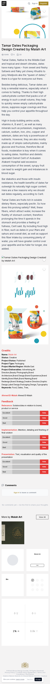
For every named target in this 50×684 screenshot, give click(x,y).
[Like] (44, 11)
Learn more (20, 679)
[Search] (29, 3)
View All (42, 517)
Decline (30, 679)
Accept (38, 679)
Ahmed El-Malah (9, 395)
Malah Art (12, 354)
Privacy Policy (10, 672)
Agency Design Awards (12, 676)
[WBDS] (32, 580)
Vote (44, 413)
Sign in (35, 3)
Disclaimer (30, 674)
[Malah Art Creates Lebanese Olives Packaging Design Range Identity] (13, 532)
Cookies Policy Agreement (26, 672)
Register (43, 3)
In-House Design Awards (30, 676)
